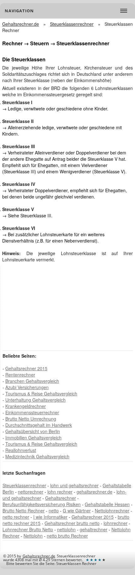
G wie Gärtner (77, 510)
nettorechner (30, 491)
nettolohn (66, 529)
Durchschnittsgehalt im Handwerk (38, 425)
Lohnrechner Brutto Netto (28, 529)
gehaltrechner (93, 529)
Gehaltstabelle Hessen (107, 504)
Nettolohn (33, 536)
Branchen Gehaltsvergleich (32, 381)
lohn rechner (60, 491)
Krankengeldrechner (25, 406)
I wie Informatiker (50, 517)
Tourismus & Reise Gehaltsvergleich (41, 393)
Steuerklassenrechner (24, 485)
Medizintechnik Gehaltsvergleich (37, 456)
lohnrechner (115, 523)
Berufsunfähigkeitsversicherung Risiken (42, 504)
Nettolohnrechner (112, 510)
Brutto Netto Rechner (24, 510)
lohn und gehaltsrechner (74, 485)
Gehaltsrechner (60, 498)
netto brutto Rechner (67, 536)
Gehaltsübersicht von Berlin (32, 431)
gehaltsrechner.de (94, 491)
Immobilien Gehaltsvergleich (33, 437)
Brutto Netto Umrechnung (30, 419)
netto (54, 510)
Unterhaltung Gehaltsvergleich (35, 400)
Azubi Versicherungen (27, 387)
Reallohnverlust (20, 450)
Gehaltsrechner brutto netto (72, 523)
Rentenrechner (20, 374)
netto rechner (16, 517)
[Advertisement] (50, 308)
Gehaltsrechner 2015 (26, 368)
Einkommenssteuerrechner (32, 412)
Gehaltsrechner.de (39, 556)
